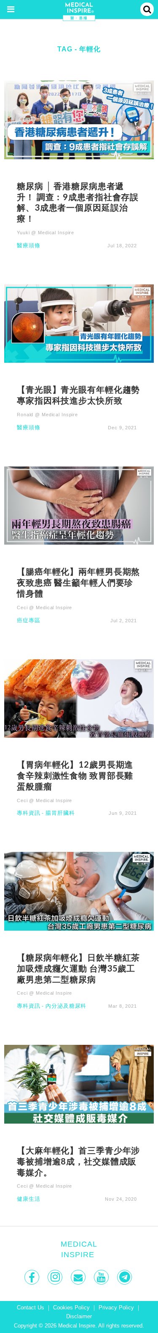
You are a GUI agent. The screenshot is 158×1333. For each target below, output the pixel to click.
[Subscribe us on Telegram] (125, 1277)
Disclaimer (79, 1317)
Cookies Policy (71, 1308)
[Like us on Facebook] (32, 1277)
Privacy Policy (116, 1308)
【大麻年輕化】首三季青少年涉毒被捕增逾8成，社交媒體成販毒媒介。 (78, 1161)
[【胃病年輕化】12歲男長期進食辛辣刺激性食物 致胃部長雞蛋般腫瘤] (79, 697)
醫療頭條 (28, 246)
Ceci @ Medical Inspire (44, 607)
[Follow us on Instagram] (56, 1277)
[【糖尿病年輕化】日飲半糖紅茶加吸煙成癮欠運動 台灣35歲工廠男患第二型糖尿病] (79, 890)
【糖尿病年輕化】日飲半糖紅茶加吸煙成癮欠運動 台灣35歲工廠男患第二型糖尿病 (78, 968)
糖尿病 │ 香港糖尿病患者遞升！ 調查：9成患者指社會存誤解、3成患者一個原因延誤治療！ (78, 202)
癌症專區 (28, 621)
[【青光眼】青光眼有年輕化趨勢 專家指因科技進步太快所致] (79, 323)
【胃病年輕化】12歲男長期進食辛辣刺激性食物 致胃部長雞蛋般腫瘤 (75, 775)
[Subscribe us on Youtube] (102, 1277)
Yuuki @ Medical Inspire (45, 232)
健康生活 (28, 1199)
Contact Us (30, 1308)
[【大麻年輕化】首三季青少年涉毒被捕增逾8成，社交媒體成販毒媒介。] (79, 1083)
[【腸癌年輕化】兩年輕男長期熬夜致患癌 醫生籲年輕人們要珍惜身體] (79, 505)
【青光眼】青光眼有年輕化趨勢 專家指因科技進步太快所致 (79, 394)
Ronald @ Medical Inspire (47, 414)
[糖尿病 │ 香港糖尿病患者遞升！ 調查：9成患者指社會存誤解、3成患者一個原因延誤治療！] (79, 119)
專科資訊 (28, 813)
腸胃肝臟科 (60, 813)
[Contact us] (79, 1277)
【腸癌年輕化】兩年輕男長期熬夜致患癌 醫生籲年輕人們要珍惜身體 (78, 582)
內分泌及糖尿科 (66, 1006)
